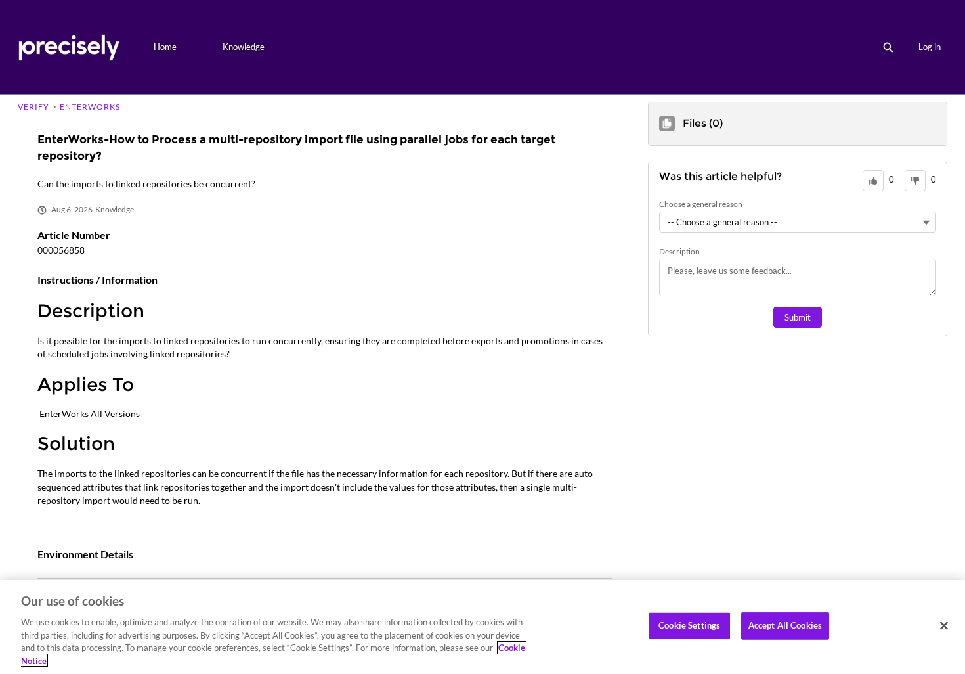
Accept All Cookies (785, 625)
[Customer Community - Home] (68, 47)
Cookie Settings (689, 625)
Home (165, 46)
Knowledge (244, 46)
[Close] (944, 626)
